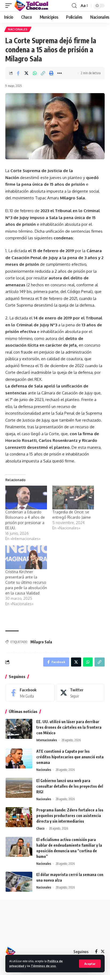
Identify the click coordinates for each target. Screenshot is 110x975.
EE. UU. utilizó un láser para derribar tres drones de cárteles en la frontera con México (68, 727)
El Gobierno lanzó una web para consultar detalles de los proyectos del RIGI (69, 786)
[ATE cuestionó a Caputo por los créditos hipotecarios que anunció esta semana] (19, 758)
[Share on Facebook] (18, 73)
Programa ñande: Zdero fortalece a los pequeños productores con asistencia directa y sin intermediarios (69, 815)
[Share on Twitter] (26, 73)
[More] (59, 73)
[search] (74, 6)
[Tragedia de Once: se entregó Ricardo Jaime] (73, 497)
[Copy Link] (43, 73)
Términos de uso (43, 966)
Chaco (40, 828)
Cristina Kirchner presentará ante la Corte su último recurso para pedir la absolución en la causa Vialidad (26, 582)
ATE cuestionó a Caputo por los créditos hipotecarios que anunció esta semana (70, 757)
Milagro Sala (41, 642)
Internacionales (46, 740)
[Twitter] (80, 692)
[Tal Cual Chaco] (31, 5)
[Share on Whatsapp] (34, 73)
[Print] (51, 73)
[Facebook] (30, 692)
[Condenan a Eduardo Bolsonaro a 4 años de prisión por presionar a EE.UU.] (26, 497)
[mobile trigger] (9, 5)
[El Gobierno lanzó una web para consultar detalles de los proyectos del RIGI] (19, 788)
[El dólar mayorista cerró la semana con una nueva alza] (19, 882)
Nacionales (18, 29)
